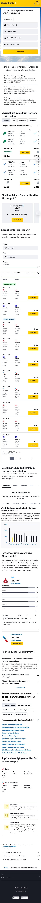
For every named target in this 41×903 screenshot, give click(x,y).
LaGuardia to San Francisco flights (13, 730)
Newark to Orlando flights (10, 733)
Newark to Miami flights (10, 736)
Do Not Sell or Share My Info (20, 887)
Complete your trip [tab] (24, 705)
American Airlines (16, 634)
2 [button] (16, 459)
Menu (38, 2)
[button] (21, 13)
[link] (17, 220)
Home (5, 867)
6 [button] (28, 459)
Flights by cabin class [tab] (10, 710)
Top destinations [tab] (21, 714)
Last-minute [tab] (22, 120)
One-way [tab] (33, 120)
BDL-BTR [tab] (32, 485)
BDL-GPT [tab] (15, 485)
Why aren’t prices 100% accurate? (14, 859)
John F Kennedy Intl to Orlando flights (14, 738)
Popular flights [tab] (7, 714)
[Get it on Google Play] (16, 898)
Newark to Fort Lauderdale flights (13, 747)
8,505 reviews (15, 583)
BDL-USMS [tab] (6, 503)
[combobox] (8, 19)
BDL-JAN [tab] (24, 485)
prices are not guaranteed (9, 846)
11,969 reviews (16, 640)
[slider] (38, 267)
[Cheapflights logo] (7, 3)
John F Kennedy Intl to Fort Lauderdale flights (16, 750)
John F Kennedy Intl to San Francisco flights (15, 727)
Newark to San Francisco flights (12, 724)
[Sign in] (34, 4)
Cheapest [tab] (6, 120)
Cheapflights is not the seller (12, 852)
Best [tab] (14, 120)
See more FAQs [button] (20, 687)
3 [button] (20, 459)
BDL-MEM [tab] (6, 485)
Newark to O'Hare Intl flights (11, 741)
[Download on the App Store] (24, 898)
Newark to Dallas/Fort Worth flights (13, 744)
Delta (12, 577)
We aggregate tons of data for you (14, 856)
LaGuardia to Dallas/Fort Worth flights (14, 753)
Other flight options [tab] (26, 710)
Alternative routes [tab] (9, 705)
